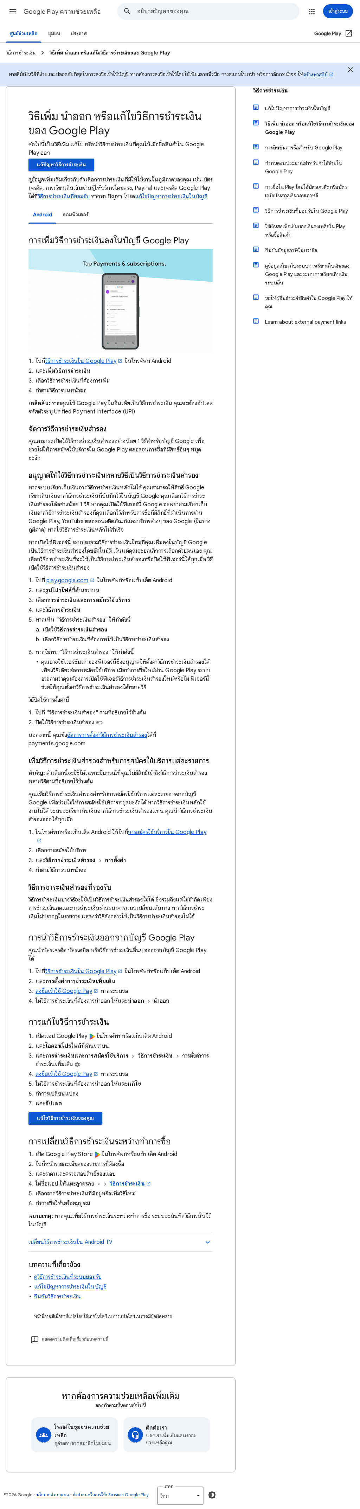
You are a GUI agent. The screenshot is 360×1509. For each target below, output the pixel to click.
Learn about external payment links (305, 322)
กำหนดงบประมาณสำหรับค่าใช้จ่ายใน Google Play (303, 167)
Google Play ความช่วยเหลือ (62, 11)
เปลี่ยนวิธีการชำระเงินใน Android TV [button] (70, 1242)
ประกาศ (79, 34)
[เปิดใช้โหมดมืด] (212, 1494)
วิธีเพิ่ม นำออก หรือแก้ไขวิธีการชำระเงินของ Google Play (309, 128)
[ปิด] (350, 70)
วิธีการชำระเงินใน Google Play (80, 971)
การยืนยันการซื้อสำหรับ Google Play (303, 148)
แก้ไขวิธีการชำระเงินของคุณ (65, 1118)
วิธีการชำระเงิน (127, 1183)
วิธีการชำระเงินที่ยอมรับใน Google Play (306, 211)
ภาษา (169, 1486)
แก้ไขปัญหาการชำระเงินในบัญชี (171, 196)
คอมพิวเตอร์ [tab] (76, 215)
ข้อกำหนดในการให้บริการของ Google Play (111, 1494)
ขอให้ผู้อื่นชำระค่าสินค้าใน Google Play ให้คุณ (309, 302)
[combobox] (218, 11)
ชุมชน (54, 34)
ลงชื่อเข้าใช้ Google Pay (64, 991)
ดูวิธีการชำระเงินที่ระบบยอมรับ (68, 1276)
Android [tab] (42, 215)
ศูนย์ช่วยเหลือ (23, 34)
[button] (12, 11)
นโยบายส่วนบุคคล (53, 1494)
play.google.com (67, 580)
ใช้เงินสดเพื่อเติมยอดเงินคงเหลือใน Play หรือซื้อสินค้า (305, 230)
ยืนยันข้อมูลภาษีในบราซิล (291, 250)
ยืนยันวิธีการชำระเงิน (57, 1296)
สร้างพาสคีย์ (315, 74)
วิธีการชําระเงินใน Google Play (80, 361)
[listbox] (180, 1495)
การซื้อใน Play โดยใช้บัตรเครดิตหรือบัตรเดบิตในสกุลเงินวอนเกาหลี (306, 191)
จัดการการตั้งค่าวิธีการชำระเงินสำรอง (107, 735)
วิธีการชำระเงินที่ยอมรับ (63, 196)
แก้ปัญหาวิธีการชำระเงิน (61, 165)
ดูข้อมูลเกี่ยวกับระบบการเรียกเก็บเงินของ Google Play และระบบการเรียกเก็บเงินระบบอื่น (307, 274)
